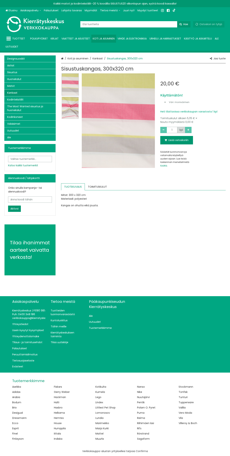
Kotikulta (100, 387)
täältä (163, 165)
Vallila (182, 407)
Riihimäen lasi (145, 423)
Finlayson (18, 439)
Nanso (141, 387)
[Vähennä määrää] (163, 130)
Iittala (57, 433)
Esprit (15, 428)
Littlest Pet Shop (105, 407)
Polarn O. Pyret (146, 407)
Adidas (16, 392)
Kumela (100, 392)
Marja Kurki (102, 428)
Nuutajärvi (143, 397)
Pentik (141, 402)
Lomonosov (102, 413)
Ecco (15, 423)
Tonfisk (183, 392)
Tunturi (183, 397)
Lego (98, 397)
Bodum (16, 402)
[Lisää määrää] (188, 130)
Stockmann (186, 387)
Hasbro (58, 407)
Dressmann (19, 418)
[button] (193, 120)
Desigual (17, 413)
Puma (140, 413)
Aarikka (16, 387)
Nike (139, 392)
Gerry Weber (62, 392)
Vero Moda (185, 413)
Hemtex (59, 418)
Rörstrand (143, 433)
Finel (15, 433)
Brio (14, 407)
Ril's (139, 428)
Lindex (99, 402)
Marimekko (102, 423)
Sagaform (143, 439)
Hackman (60, 397)
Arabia (16, 397)
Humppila (60, 428)
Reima (141, 418)
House (58, 423)
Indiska (58, 439)
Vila (181, 418)
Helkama (59, 413)
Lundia (99, 418)
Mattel (99, 433)
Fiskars (58, 387)
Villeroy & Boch (188, 423)
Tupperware (186, 402)
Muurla (99, 439)
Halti (56, 402)
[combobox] (135, 24)
